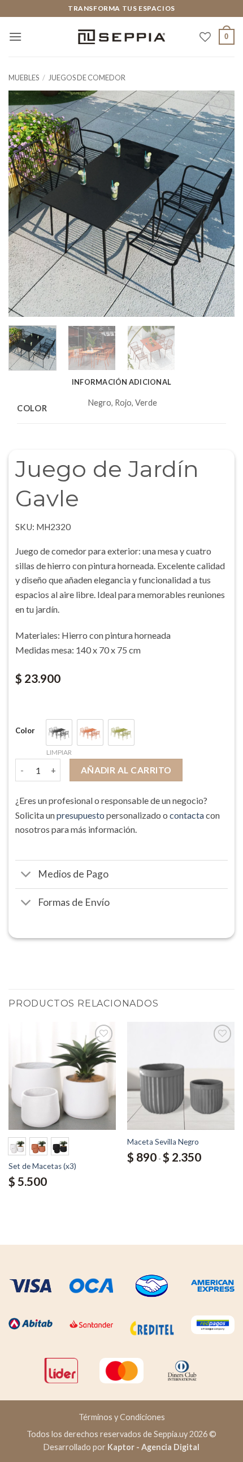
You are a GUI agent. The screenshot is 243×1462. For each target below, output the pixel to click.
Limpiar (59, 752)
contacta (187, 815)
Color (25, 731)
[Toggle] (26, 875)
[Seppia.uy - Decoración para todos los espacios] (122, 36)
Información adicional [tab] (121, 381)
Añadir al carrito (126, 770)
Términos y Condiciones (122, 1417)
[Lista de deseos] (205, 36)
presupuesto (81, 815)
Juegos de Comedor (87, 77)
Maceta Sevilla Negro (163, 1141)
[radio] (59, 732)
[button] (15, 36)
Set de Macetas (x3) (42, 1166)
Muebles (23, 77)
